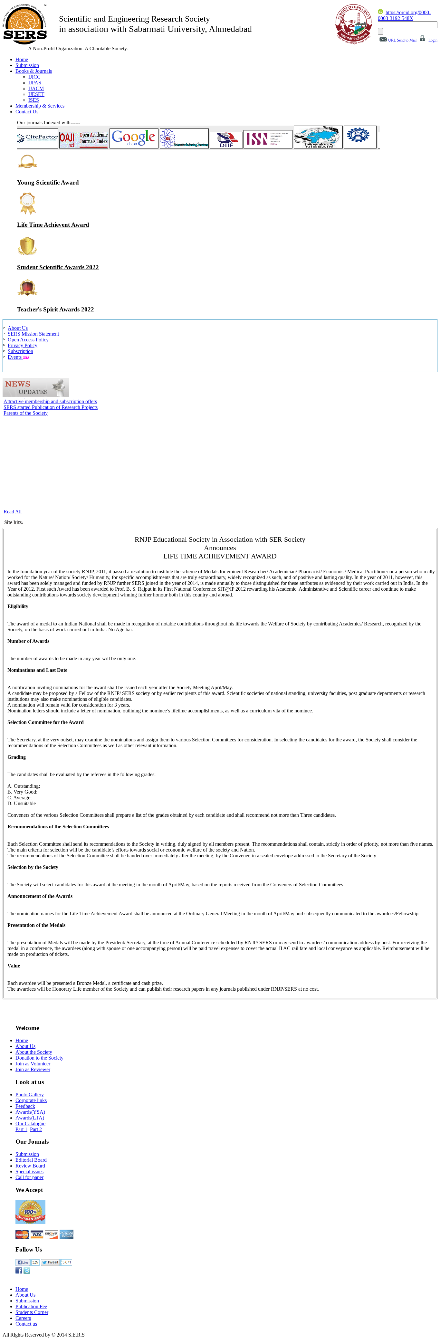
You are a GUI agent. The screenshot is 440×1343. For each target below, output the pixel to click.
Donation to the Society (39, 1058)
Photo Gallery (29, 1094)
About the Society (33, 1052)
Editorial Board (31, 1160)
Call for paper (29, 1177)
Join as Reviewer (32, 1069)
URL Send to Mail (401, 40)
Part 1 (21, 1129)
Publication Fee (31, 1306)
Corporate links (31, 1100)
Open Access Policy (28, 339)
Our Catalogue (30, 1123)
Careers (23, 1318)
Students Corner (31, 1312)
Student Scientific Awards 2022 (58, 267)
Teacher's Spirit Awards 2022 (55, 309)
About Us (18, 328)
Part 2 (36, 1129)
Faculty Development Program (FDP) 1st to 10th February (63, 504)
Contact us (26, 1324)
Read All (13, 511)
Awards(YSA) (30, 1112)
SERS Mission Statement (33, 334)
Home (21, 1040)
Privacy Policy (22, 345)
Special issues (29, 1171)
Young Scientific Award (48, 182)
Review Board (30, 1165)
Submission (27, 1154)
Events (15, 357)
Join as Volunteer (32, 1063)
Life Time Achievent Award (53, 224)
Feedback (25, 1106)
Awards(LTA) (29, 1117)
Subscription (20, 351)
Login (432, 40)
